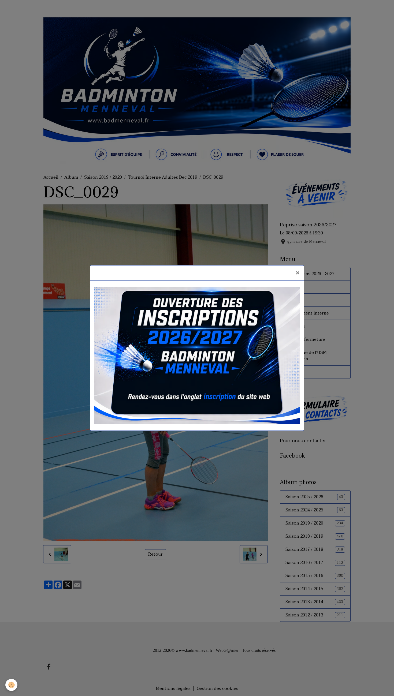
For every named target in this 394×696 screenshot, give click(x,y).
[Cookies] (11, 685)
